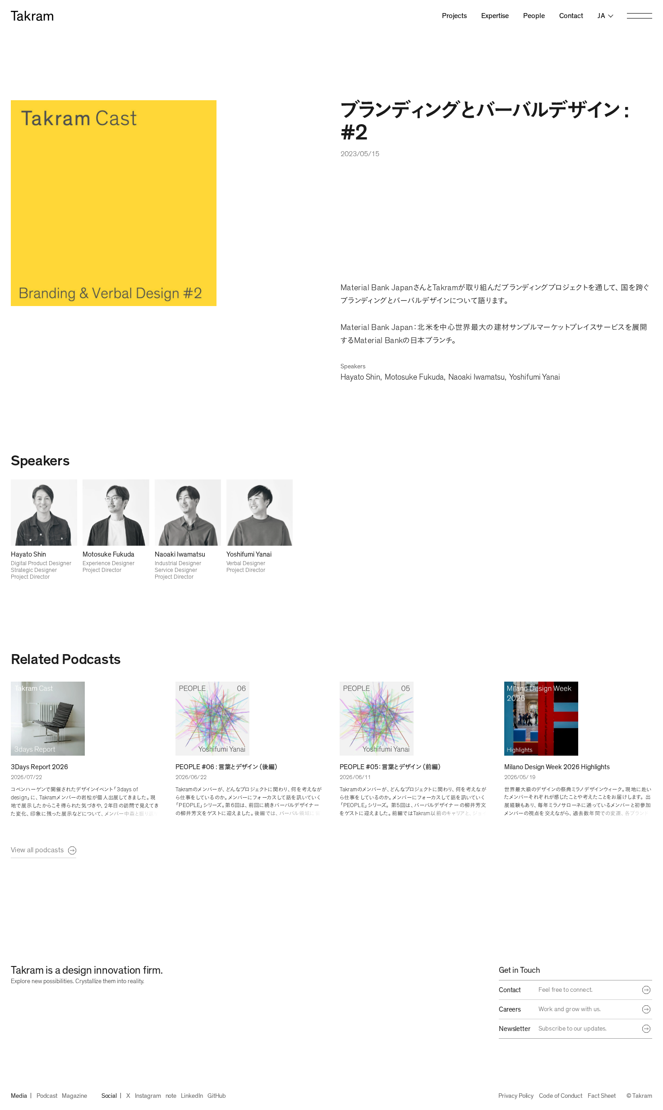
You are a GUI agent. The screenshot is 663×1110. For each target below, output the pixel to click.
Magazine (74, 1096)
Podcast (47, 1096)
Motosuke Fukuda (414, 377)
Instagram (148, 1096)
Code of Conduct (560, 1096)
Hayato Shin (360, 377)
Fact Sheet (601, 1096)
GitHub (216, 1096)
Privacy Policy (516, 1096)
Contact (571, 15)
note (171, 1096)
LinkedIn (192, 1096)
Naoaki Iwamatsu (476, 377)
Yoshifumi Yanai (534, 377)
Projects (454, 15)
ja (601, 15)
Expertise (495, 15)
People (534, 15)
